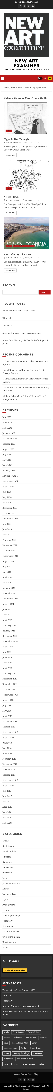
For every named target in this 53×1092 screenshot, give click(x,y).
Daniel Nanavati (10, 370)
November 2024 (10, 475)
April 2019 (7, 716)
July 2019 (6, 705)
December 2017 (9, 764)
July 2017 (6, 791)
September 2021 (10, 598)
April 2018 (7, 753)
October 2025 (8, 444)
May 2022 (6, 572)
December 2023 (9, 508)
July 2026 (6, 417)
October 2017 (8, 775)
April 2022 (7, 577)
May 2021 (6, 614)
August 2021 (8, 604)
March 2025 (8, 465)
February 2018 (9, 758)
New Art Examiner (27, 63)
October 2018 (8, 726)
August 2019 (8, 700)
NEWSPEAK (11, 196)
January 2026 (8, 433)
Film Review (8, 867)
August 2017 (8, 785)
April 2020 (7, 668)
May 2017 (6, 801)
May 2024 (6, 497)
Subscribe (50, 78)
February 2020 (9, 673)
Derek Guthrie (19, 246)
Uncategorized (9, 942)
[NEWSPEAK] (26, 176)
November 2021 (10, 593)
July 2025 (6, 454)
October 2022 (8, 550)
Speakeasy (7, 325)
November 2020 (10, 641)
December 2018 (9, 721)
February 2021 (9, 625)
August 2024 (8, 486)
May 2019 (6, 710)
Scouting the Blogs (11, 915)
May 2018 (6, 748)
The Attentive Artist (11, 931)
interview (7, 872)
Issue (4, 878)
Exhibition (7, 862)
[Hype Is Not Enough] (26, 118)
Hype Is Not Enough (16, 139)
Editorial (6, 318)
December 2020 (9, 636)
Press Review (8, 904)
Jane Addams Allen (11, 883)
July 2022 (6, 566)
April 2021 (7, 620)
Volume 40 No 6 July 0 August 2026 (18, 310)
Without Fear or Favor (23, 1074)
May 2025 (6, 460)
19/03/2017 (29, 143)
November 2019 (10, 684)
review (5, 910)
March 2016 (8, 823)
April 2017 (7, 806)
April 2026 (7, 422)
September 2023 (10, 518)
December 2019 (9, 678)
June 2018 (7, 742)
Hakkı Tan (8, 361)
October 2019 (8, 689)
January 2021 (8, 630)
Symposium (7, 926)
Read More (10, 155)
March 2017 (8, 812)
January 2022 (8, 588)
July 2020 (6, 652)
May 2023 (6, 534)
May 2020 (6, 662)
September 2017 (10, 780)
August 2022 (8, 561)
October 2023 (8, 513)
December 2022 (9, 545)
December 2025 (9, 438)
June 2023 (7, 529)
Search (8, 284)
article (9, 131)
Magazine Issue (9, 894)
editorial (30, 246)
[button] (2, 78)
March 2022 (8, 582)
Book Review (8, 846)
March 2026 (8, 427)
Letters (5, 888)
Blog (36, 1074)
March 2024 (8, 502)
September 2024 (10, 481)
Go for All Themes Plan (15, 970)
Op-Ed (5, 899)
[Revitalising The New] (26, 233)
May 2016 (6, 817)
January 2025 (8, 470)
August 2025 (8, 449)
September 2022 (10, 556)
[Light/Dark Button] (40, 78)
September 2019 (10, 694)
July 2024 (6, 492)
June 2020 (7, 657)
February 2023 (9, 540)
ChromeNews (38, 1086)
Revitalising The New (17, 254)
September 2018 (10, 732)
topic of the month (11, 937)
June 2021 (7, 609)
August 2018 (8, 737)
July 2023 (6, 524)
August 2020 (8, 646)
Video (5, 947)
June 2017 (7, 796)
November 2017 (10, 769)
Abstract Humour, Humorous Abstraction (21, 333)
